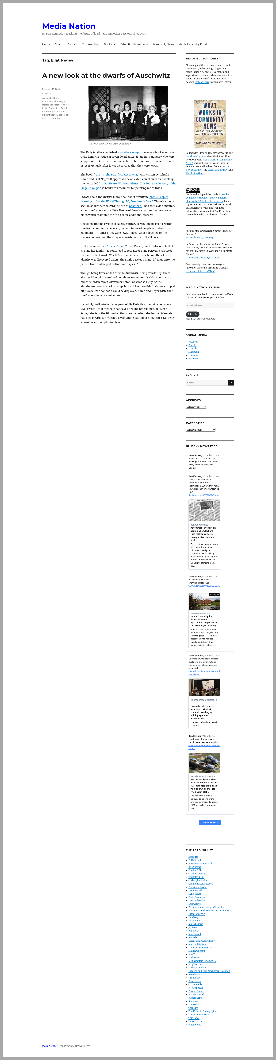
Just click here (202, 82)
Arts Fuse (193, 857)
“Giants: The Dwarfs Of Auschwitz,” (116, 174)
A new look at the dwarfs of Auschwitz (106, 75)
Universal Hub (195, 1021)
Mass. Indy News (163, 44)
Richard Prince (195, 998)
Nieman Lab (194, 977)
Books (108, 44)
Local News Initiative (218, 169)
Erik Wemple (194, 904)
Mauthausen (48, 114)
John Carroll (194, 934)
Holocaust (47, 104)
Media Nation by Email (193, 44)
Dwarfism (47, 93)
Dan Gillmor (194, 893)
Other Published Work (134, 44)
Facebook (193, 341)
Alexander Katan (51, 98)
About (59, 44)
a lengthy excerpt (129, 152)
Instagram (193, 358)
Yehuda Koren (56, 118)
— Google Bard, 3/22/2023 (199, 237)
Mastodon (193, 352)
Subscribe (193, 314)
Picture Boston (195, 987)
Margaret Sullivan (197, 944)
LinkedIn (193, 355)
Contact (72, 44)
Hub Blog (193, 917)
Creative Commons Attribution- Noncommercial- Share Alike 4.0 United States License (207, 198)
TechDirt (193, 1008)
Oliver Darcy (194, 981)
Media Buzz (194, 957)
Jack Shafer (194, 920)
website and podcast (196, 156)
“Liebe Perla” (115, 246)
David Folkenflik (196, 900)
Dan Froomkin (195, 890)
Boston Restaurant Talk (200, 863)
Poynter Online (196, 991)
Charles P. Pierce (196, 870)
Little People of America (54, 111)
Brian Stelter (194, 867)
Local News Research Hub (201, 940)
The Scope (193, 1004)
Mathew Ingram (196, 951)
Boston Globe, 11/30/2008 (202, 271)
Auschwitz (47, 101)
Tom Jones (193, 1018)
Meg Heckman (195, 964)
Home (46, 44)
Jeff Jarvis (193, 930)
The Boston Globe (195, 173)
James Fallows (195, 924)
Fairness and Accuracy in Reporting (206, 907)
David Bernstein (196, 897)
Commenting (91, 44)
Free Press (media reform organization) (208, 910)
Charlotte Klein (196, 877)
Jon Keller (193, 937)
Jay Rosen (193, 927)
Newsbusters (195, 974)
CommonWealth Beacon (200, 883)
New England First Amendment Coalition (209, 971)
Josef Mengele (61, 104)
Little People (61, 108)
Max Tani (193, 954)
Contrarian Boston (197, 887)
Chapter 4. (135, 205)
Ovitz (59, 114)
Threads (192, 348)
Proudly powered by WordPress (74, 1046)
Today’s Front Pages (198, 1014)
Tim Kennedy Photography (202, 1011)
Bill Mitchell (194, 860)
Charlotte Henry (196, 873)
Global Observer (196, 914)
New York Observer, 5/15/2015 (204, 257)
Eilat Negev (60, 101)
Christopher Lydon (198, 880)
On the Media (195, 984)
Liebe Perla (48, 108)
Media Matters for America (202, 961)
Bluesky (192, 345)
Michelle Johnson (197, 967)
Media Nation (69, 26)
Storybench (194, 1001)
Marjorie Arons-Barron (200, 947)
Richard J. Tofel (196, 994)
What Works (194, 1024)
